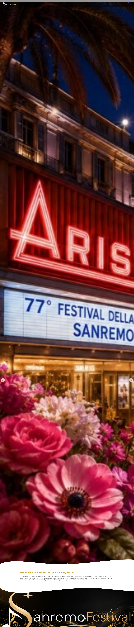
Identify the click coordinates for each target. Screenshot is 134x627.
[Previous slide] (3, 380)
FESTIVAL (104, 3)
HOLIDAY (117, 3)
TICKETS (111, 3)
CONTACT (123, 3)
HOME (99, 3)
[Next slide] (131, 380)
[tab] (69, 563)
